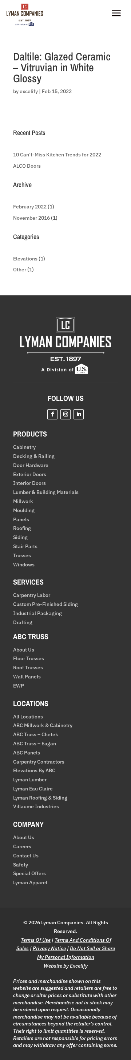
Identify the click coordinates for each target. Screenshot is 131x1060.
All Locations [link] (28, 717)
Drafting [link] (22, 622)
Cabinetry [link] (24, 447)
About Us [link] (23, 650)
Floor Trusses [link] (28, 658)
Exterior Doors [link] (29, 474)
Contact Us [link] (26, 856)
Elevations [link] (25, 258)
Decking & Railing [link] (34, 456)
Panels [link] (21, 520)
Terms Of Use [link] (36, 940)
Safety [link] (20, 865)
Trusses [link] (22, 556)
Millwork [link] (23, 501)
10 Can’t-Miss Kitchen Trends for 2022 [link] (57, 154)
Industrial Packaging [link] (37, 613)
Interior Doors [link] (29, 483)
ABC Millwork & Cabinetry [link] (42, 725)
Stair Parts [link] (25, 546)
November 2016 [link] (31, 218)
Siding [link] (20, 537)
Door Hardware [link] (30, 465)
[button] (52, 414)
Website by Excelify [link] (66, 966)
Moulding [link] (24, 510)
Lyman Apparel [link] (30, 883)
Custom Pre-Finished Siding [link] (45, 604)
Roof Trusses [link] (28, 668)
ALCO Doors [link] (27, 166)
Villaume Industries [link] (36, 807)
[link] (25, 24)
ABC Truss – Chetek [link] (35, 735)
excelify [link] (29, 91)
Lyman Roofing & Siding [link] (40, 798)
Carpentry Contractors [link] (38, 762)
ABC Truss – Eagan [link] (34, 744)
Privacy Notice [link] (49, 948)
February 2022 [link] (30, 206)
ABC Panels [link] (26, 753)
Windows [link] (24, 565)
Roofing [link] (22, 528)
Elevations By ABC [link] (34, 771)
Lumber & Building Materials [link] (46, 492)
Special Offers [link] (29, 873)
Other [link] (19, 269)
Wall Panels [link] (27, 677)
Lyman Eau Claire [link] (33, 789)
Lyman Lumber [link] (30, 780)
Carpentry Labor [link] (31, 595)
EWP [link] (18, 686)
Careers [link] (22, 847)
